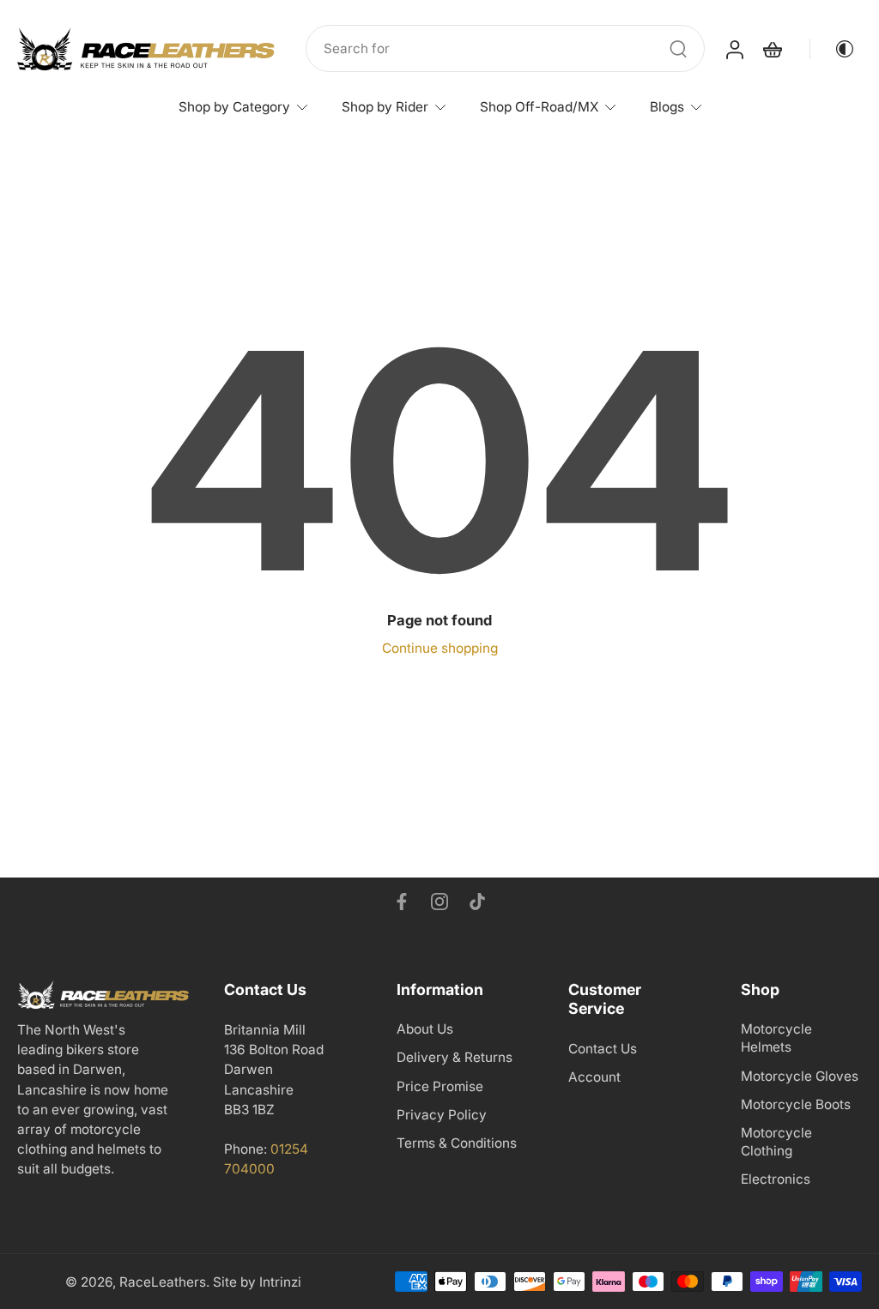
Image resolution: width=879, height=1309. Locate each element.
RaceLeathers (162, 1282)
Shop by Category (234, 107)
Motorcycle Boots (796, 1103)
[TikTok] (477, 901)
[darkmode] (832, 49)
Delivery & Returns (454, 1057)
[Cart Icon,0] (772, 49)
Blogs (667, 107)
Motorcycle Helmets (776, 1038)
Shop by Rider (385, 107)
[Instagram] (439, 901)
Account (594, 1076)
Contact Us (602, 1048)
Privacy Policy (442, 1114)
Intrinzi (280, 1282)
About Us (425, 1029)
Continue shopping (440, 648)
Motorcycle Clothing (776, 1142)
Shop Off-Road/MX (539, 107)
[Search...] (678, 49)
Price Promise (440, 1085)
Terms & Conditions (457, 1143)
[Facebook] (402, 901)
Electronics (775, 1179)
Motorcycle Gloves (799, 1075)
